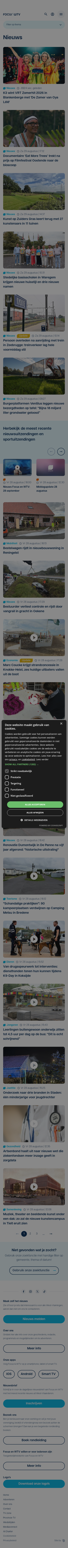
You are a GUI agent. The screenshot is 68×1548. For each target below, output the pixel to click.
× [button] (61, 723)
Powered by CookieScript (51, 825)
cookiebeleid (28, 759)
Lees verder (42, 759)
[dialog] (34, 774)
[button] (34, 764)
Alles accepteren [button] (35, 804)
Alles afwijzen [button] (35, 812)
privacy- (13, 759)
